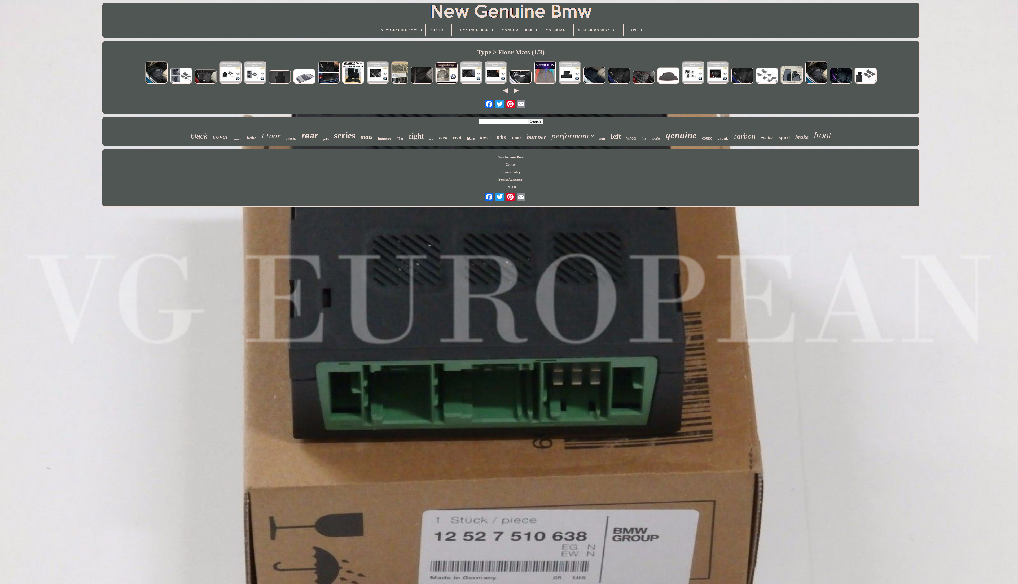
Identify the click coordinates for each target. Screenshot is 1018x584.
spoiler (656, 138)
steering (291, 138)
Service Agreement (510, 179)
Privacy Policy (511, 172)
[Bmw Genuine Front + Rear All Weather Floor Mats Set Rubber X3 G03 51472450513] (496, 72)
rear (310, 135)
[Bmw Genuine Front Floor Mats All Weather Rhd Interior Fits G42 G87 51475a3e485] (841, 76)
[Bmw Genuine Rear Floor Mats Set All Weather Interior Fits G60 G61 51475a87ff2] (422, 75)
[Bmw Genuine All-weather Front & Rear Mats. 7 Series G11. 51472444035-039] (693, 72)
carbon (744, 136)
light (251, 137)
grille (326, 139)
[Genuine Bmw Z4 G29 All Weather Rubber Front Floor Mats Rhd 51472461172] (206, 77)
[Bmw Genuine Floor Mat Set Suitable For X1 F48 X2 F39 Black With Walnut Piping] (399, 72)
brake (802, 137)
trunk (722, 139)
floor (271, 137)
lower (485, 137)
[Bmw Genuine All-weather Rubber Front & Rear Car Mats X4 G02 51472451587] (718, 72)
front (822, 135)
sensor (238, 139)
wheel (631, 138)
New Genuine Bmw (511, 157)
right (416, 136)
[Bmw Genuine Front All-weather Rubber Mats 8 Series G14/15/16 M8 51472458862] (230, 72)
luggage (384, 138)
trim (502, 137)
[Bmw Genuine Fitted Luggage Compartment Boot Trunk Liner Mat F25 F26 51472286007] (446, 73)
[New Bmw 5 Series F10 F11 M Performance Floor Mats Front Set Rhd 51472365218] (520, 77)
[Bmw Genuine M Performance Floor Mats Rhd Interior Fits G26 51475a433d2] (865, 76)
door (516, 137)
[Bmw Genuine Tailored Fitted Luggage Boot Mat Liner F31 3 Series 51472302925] (668, 76)
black (199, 136)
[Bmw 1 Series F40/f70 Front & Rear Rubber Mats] (619, 76)
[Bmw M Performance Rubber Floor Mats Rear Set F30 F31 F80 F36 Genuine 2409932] (304, 76)
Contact (511, 165)
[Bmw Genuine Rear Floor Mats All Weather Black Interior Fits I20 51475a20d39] (181, 76)
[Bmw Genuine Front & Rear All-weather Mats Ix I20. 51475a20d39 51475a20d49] (255, 72)
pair (602, 138)
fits (644, 138)
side (431, 139)
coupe (707, 138)
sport (784, 137)
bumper (536, 136)
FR (514, 187)
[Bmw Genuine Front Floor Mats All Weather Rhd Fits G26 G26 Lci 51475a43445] (767, 76)
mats (366, 137)
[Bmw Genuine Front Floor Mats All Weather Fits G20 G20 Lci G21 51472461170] (742, 76)
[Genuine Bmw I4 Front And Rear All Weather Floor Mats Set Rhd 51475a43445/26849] (156, 72)
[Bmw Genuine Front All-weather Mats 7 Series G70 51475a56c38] (378, 72)
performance (572, 135)
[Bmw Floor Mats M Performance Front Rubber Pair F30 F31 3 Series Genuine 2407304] (792, 75)
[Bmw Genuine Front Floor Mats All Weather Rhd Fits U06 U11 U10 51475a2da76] (594, 75)
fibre (471, 138)
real (457, 137)
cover (221, 136)
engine (767, 137)
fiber (400, 138)
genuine (681, 135)
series (344, 135)
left (616, 136)
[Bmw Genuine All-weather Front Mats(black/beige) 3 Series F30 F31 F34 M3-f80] (570, 72)
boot (443, 137)
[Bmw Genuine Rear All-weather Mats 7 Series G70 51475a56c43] (471, 72)
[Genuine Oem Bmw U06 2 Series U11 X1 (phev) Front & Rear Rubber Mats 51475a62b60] (545, 72)
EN (507, 187)
